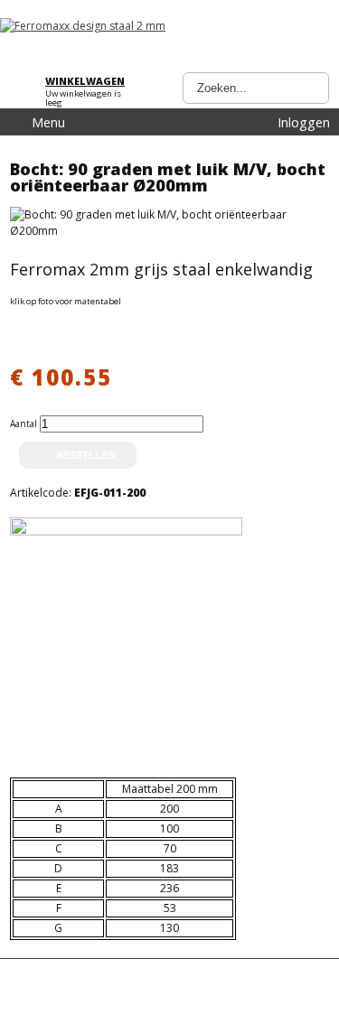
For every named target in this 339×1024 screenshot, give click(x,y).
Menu (48, 122)
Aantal (25, 423)
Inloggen (304, 122)
